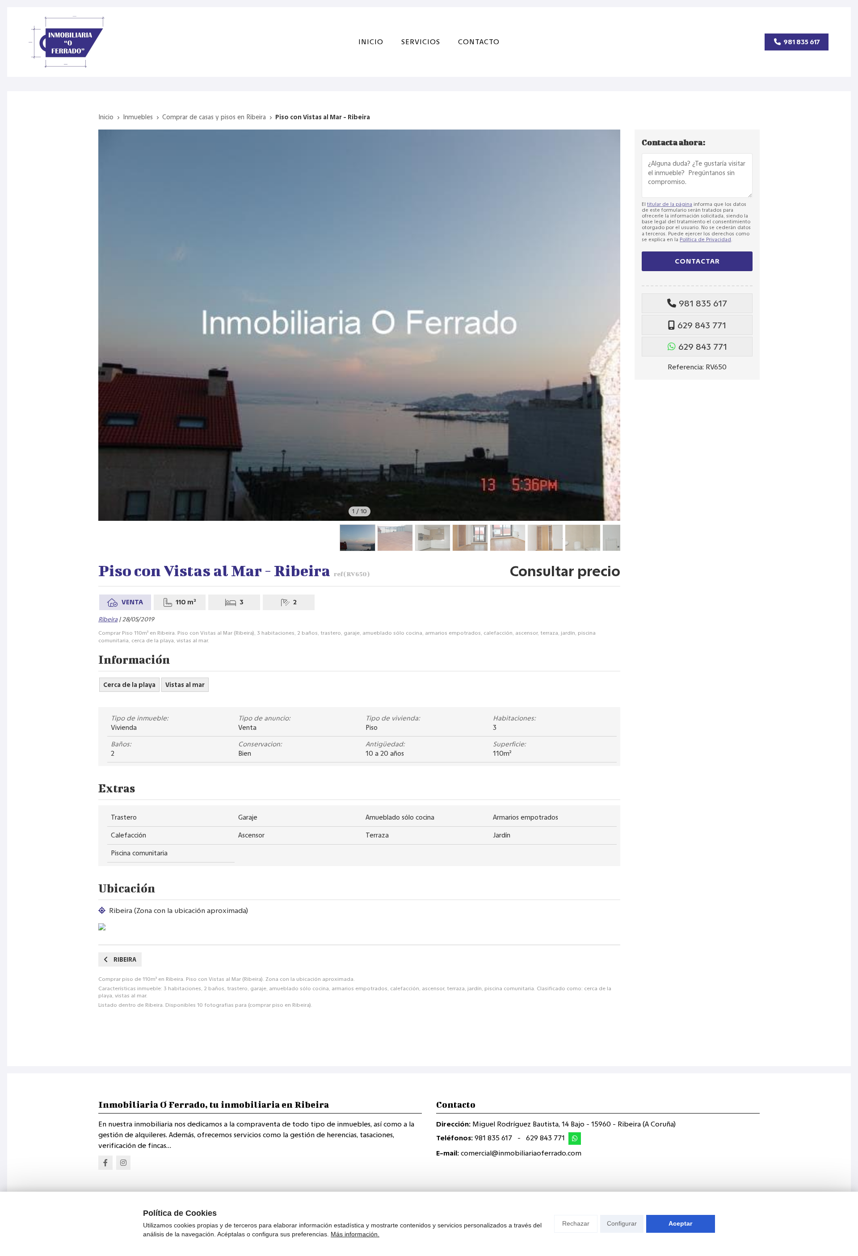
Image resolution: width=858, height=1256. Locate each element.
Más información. (355, 1234)
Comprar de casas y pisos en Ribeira (214, 117)
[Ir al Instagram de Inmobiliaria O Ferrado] (123, 1163)
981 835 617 (703, 303)
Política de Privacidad (705, 240)
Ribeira (108, 619)
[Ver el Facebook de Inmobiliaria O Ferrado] (105, 1163)
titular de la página (669, 204)
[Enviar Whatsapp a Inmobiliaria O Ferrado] (574, 1138)
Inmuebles (138, 117)
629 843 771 (701, 325)
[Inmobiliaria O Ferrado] (67, 42)
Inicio (106, 117)
